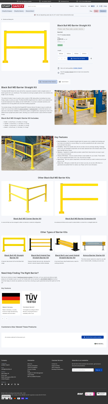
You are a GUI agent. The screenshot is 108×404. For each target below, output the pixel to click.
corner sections (23, 109)
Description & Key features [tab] (49, 81)
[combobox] (40, 6)
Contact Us (83, 6)
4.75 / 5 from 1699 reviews (85, 1)
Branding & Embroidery (57, 369)
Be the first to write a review (93, 337)
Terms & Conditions (32, 367)
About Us (30, 363)
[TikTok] (12, 384)
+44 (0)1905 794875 (46, 279)
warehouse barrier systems (25, 277)
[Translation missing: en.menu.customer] (97, 6)
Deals (96, 11)
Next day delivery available (25, 1)
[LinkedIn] (18, 384)
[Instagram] (5, 384)
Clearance (103, 11)
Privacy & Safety (32, 369)
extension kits (33, 109)
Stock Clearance (56, 367)
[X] (15, 384)
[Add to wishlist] (91, 58)
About (77, 6)
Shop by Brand (30, 11)
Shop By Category (7, 11)
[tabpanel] (54, 203)
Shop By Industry (18, 11)
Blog (91, 11)
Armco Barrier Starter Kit (94, 255)
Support (71, 6)
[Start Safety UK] (13, 6)
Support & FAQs (56, 365)
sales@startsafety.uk (6, 369)
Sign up (98, 370)
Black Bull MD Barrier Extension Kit (80, 219)
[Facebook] (2, 384)
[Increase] (65, 58)
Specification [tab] (65, 81)
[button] (93, 337)
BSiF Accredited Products (34, 376)
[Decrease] (59, 58)
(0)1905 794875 (5, 365)
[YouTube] (8, 384)
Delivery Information (33, 365)
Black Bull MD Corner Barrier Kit (27, 219)
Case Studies (31, 374)
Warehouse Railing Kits (8, 19)
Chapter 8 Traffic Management (35, 373)
